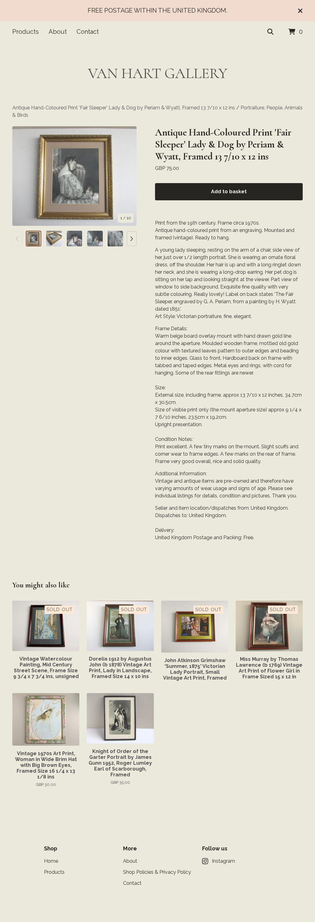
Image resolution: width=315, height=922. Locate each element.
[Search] (270, 32)
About (58, 31)
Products (25, 31)
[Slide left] (17, 238)
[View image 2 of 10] (54, 238)
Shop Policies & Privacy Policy (157, 872)
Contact (88, 31)
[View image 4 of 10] (94, 238)
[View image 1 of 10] (33, 238)
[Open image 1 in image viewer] (74, 176)
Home (51, 861)
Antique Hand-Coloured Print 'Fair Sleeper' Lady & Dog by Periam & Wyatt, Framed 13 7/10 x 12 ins (123, 108)
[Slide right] (132, 238)
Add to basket (229, 191)
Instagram (223, 861)
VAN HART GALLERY (157, 73)
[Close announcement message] (300, 11)
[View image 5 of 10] (115, 238)
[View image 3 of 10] (74, 238)
